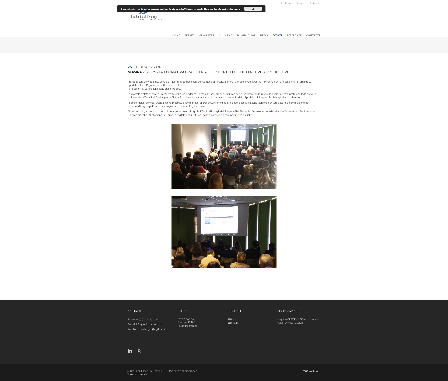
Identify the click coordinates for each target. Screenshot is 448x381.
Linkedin (300, 3)
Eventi (277, 35)
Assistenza (315, 3)
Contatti (313, 35)
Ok (253, 8)
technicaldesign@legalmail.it (149, 329)
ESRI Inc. (232, 319)
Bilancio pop (246, 35)
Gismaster (206, 35)
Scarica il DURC (186, 322)
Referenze (294, 35)
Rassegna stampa (187, 326)
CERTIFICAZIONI (296, 319)
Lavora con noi (186, 319)
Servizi (190, 35)
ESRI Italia (232, 322)
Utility (183, 311)
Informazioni (234, 9)
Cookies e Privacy (137, 374)
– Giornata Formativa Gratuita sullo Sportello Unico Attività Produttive (208, 72)
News (264, 35)
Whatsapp (285, 3)
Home (176, 35)
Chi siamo (226, 35)
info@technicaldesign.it (149, 324)
